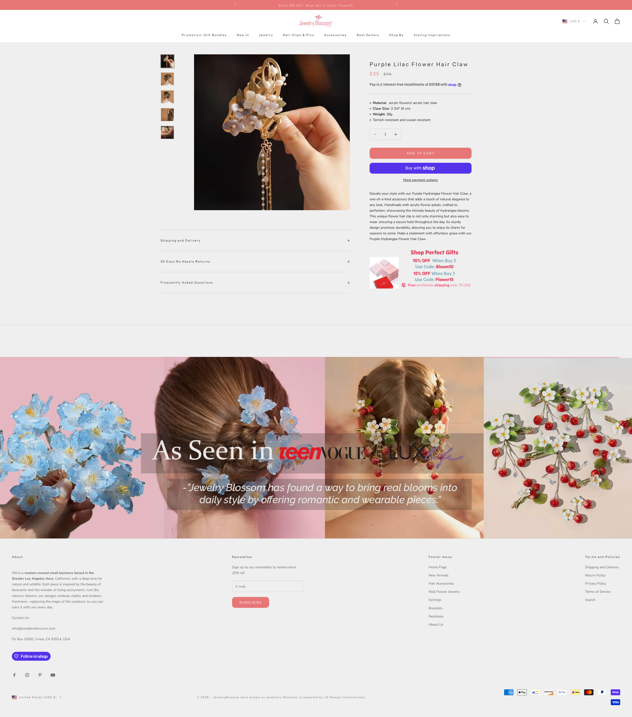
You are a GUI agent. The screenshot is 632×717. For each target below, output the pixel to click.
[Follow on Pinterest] (40, 675)
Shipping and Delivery (602, 567)
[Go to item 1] (167, 61)
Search (590, 599)
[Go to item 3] (167, 97)
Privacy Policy (595, 583)
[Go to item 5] (167, 132)
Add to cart (421, 153)
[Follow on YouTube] (52, 675)
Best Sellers (368, 35)
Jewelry (266, 35)
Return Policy (595, 575)
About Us (436, 624)
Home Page (438, 567)
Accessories (335, 35)
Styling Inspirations (432, 35)
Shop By (396, 35)
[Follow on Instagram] (27, 675)
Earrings (435, 599)
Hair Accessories (441, 583)
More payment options (420, 180)
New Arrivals (439, 575)
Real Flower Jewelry (444, 591)
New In (243, 35)
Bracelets (436, 608)
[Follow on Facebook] (14, 675)
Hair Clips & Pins (298, 35)
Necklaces (436, 616)
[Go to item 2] (167, 79)
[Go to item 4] (167, 115)
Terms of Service (598, 591)
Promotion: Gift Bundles (204, 35)
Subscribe (250, 602)
